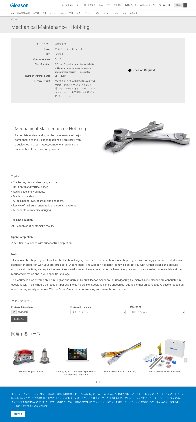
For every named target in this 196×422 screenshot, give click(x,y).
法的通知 (86, 402)
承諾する (18, 414)
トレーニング (120, 13)
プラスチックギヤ (92, 13)
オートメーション (58, 13)
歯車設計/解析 (23, 13)
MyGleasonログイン (148, 5)
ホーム (14, 19)
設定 (18, 406)
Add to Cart (19, 319)
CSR (108, 5)
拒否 (174, 402)
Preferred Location (81, 307)
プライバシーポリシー (104, 402)
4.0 (12, 13)
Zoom (63, 289)
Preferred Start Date (23, 307)
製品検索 (134, 13)
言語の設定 (136, 307)
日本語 (179, 5)
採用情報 (117, 5)
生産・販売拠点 (88, 5)
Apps (101, 5)
